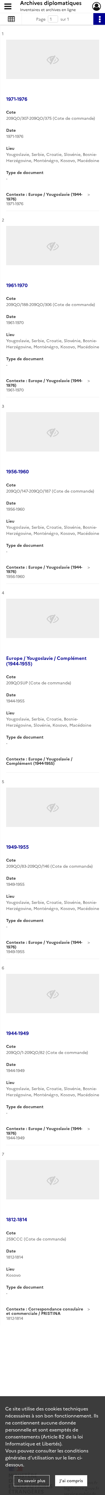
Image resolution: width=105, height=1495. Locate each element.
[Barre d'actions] (99, 19)
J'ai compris (71, 1480)
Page (41, 19)
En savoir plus (31, 1480)
